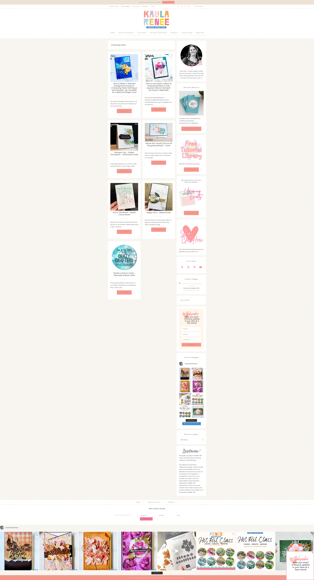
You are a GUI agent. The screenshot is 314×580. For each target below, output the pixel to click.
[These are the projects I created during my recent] (198, 386)
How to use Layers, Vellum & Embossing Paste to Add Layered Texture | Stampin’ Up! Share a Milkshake (159, 86)
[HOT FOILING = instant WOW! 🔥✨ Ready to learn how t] (185, 412)
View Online (187, 290)
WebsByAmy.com (180, 577)
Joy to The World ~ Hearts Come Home (124, 213)
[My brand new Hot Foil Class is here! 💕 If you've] (198, 399)
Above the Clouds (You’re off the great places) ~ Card (158, 144)
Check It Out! (168, 2)
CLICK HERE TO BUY (191, 128)
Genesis (153, 577)
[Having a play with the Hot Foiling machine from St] (185, 399)
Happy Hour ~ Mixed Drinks (158, 212)
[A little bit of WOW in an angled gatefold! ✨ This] (198, 374)
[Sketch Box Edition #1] (191, 103)
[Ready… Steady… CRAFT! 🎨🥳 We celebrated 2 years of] (185, 374)
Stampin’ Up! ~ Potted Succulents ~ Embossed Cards (124, 153)
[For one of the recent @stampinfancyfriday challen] (198, 412)
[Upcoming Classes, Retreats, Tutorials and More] (191, 209)
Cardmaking (115, 96)
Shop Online (195, 290)
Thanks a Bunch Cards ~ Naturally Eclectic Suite (124, 274)
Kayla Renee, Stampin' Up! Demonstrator (157, 20)
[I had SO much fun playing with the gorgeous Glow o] (185, 386)
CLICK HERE (191, 169)
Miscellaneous (125, 158)
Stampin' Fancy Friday (125, 96)
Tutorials (162, 94)
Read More (124, 111)
